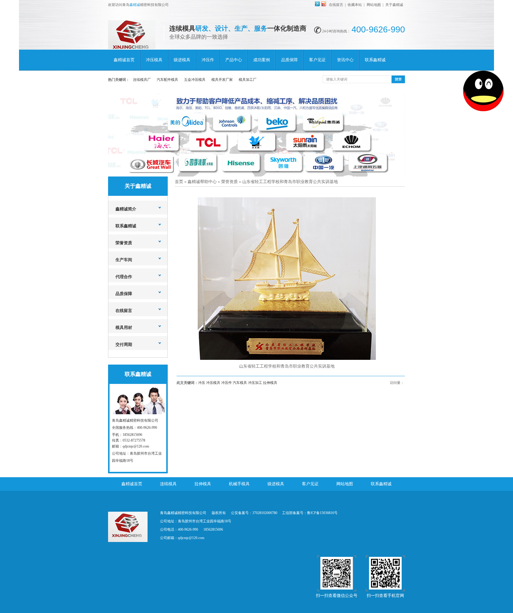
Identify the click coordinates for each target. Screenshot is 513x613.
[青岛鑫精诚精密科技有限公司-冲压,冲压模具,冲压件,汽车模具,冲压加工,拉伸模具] (132, 45)
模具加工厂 (247, 80)
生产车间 (123, 260)
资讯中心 (345, 60)
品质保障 (289, 60)
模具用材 (123, 327)
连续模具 (168, 484)
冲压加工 (255, 383)
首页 (179, 181)
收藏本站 (355, 5)
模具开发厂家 (222, 80)
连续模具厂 (142, 80)
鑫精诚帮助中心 (202, 181)
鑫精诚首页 (124, 60)
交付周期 (123, 344)
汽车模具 (240, 383)
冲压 (201, 383)
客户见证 (317, 60)
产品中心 (233, 60)
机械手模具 (239, 484)
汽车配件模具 (167, 80)
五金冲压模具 (194, 80)
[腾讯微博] (317, 5)
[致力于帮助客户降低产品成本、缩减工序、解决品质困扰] (256, 135)
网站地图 (374, 5)
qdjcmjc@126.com (191, 538)
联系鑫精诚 (375, 60)
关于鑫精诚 (394, 5)
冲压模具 (154, 60)
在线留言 (336, 5)
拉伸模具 (270, 383)
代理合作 (123, 277)
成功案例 (261, 60)
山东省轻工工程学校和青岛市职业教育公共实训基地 (290, 181)
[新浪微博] (324, 5)
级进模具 (182, 60)
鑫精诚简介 (125, 209)
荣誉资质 (123, 243)
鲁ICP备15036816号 (322, 513)
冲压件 (208, 60)
